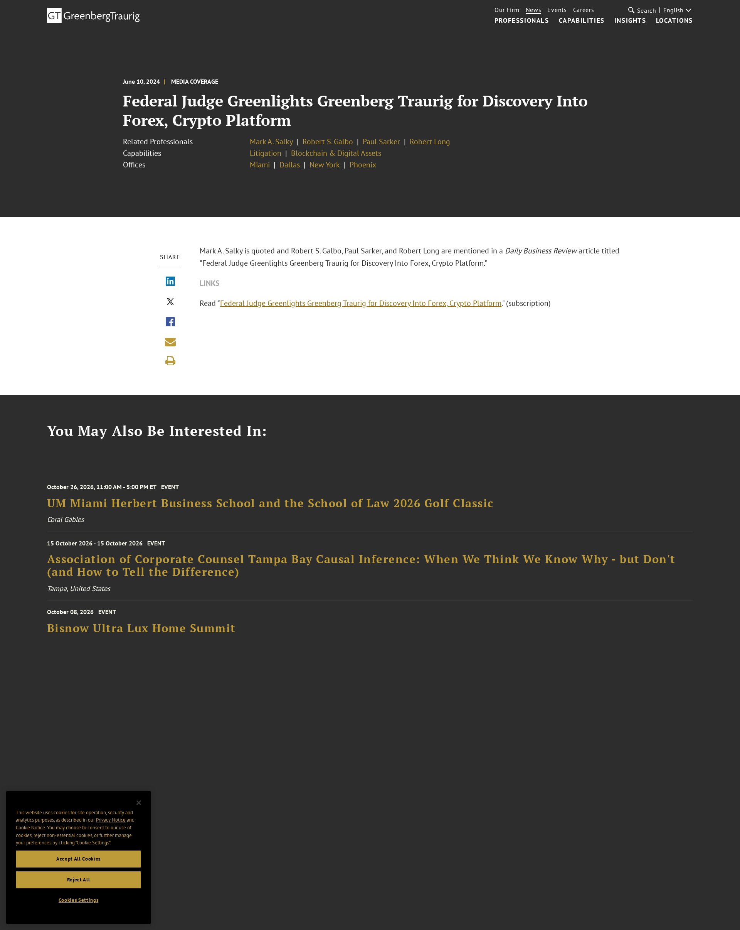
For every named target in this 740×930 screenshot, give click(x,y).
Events (557, 9)
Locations (674, 21)
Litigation (265, 153)
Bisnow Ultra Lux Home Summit (141, 628)
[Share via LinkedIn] (170, 282)
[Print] (170, 360)
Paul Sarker (381, 142)
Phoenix (363, 165)
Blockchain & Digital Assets (336, 153)
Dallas (289, 165)
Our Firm (507, 9)
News (534, 9)
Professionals (521, 21)
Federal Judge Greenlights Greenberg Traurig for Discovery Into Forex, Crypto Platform (360, 303)
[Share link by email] (170, 341)
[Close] (138, 802)
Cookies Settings (79, 900)
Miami (260, 165)
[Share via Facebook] (170, 322)
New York (324, 165)
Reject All (78, 879)
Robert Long (430, 142)
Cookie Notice (30, 827)
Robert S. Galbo (328, 142)
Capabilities (582, 21)
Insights (630, 21)
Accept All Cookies (78, 859)
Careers (583, 9)
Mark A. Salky (271, 142)
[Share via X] (170, 302)
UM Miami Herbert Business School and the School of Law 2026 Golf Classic (270, 503)
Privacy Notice (111, 820)
